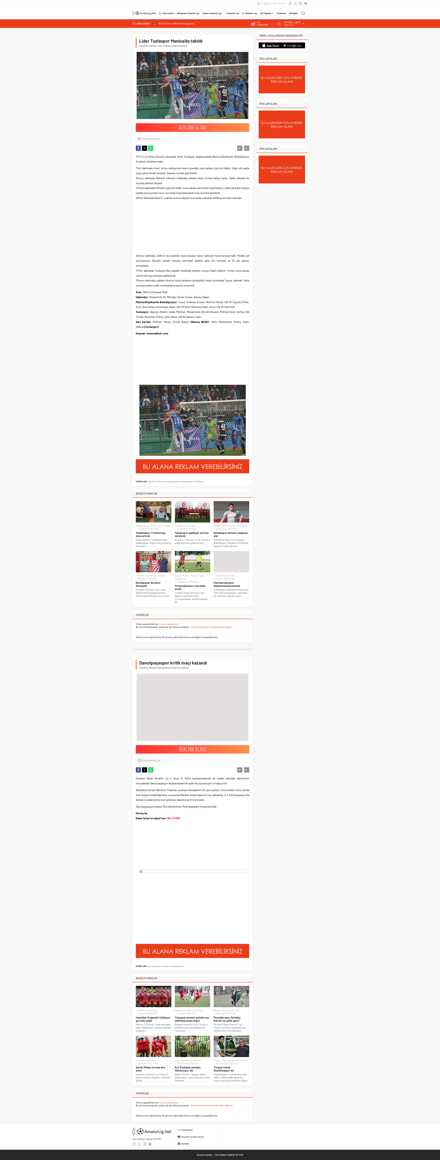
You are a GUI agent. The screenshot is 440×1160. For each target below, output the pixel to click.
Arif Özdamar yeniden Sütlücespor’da (188, 1069)
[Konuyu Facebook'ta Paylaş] (138, 148)
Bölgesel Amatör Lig (185, 1010)
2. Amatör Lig (142, 1010)
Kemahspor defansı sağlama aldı (231, 534)
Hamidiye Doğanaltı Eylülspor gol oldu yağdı (153, 1019)
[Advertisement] (157, 226)
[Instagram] (300, 3)
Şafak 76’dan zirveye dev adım (150, 1069)
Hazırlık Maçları (182, 575)
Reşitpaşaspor (177, 966)
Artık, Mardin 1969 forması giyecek (176, 23)
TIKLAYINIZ (173, 818)
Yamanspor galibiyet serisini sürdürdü (191, 534)
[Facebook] (290, 3)
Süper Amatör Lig (152, 525)
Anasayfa (143, 46)
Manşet (152, 46)
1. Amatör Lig (181, 525)
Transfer (166, 525)
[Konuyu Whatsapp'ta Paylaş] (150, 148)
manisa (159, 481)
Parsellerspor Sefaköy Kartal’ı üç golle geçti (227, 1019)
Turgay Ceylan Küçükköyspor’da (224, 1069)
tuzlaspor (199, 481)
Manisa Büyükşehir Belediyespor (179, 481)
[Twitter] (295, 3)
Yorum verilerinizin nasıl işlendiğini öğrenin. (211, 626)
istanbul (151, 481)
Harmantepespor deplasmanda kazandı (227, 584)
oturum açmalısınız (168, 624)
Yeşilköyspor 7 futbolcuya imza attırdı (151, 534)
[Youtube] (306, 3)
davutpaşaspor (155, 966)
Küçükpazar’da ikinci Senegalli (148, 584)
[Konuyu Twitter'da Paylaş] (144, 148)
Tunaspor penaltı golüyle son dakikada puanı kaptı (192, 1019)
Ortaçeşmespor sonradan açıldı (190, 587)
